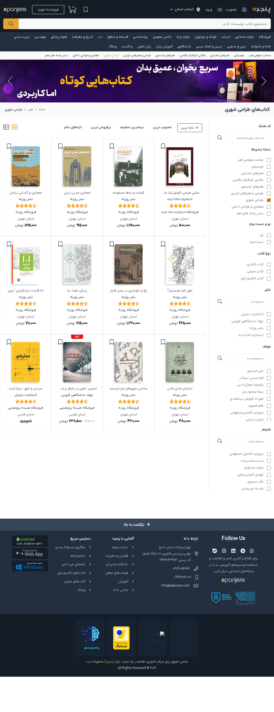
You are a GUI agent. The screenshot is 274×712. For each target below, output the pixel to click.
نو (262, 235)
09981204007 (182, 577)
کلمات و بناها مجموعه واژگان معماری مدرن (128, 193)
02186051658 (181, 568)
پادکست (127, 46)
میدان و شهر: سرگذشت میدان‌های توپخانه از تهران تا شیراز (25, 389)
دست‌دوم (257, 242)
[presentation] (263, 81)
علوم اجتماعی (244, 37)
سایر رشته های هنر (56, 55)
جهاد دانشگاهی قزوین (247, 321)
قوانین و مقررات (116, 556)
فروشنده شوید (48, 9)
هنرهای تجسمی (165, 55)
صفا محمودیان (253, 391)
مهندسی (40, 37)
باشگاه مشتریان (117, 564)
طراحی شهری (111, 55)
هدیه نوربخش (252, 488)
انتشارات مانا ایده (251, 335)
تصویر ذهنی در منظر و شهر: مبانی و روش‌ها (77, 389)
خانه (42, 109)
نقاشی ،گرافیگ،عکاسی (193, 55)
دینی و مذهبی (236, 46)
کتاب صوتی (255, 271)
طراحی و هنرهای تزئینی (137, 55)
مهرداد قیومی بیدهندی (247, 398)
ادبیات (225, 37)
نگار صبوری (255, 481)
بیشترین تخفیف (132, 127)
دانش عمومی (162, 37)
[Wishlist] (85, 9)
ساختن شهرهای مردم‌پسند (128, 388)
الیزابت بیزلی (255, 419)
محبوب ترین (162, 127)
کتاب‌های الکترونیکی (71, 573)
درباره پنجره (120, 547)
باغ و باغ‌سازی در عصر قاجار (128, 290)
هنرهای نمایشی (219, 55)
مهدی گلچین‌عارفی (250, 474)
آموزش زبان (164, 46)
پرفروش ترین (101, 127)
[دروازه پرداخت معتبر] (121, 638)
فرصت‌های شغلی (116, 573)
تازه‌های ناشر (73, 127)
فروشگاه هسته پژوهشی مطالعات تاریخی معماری (77, 408)
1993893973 (168, 560)
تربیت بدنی (22, 37)
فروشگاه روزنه (128, 212)
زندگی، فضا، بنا (77, 290)
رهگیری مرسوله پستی (70, 547)
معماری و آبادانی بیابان (25, 192)
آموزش (123, 581)
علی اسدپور (255, 371)
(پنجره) (109, 662)
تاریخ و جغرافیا (82, 37)
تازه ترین (187, 127)
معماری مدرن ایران (77, 192)
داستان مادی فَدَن (180, 388)
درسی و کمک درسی (209, 46)
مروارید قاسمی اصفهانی (247, 453)
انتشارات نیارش (252, 314)
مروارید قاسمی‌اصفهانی (247, 412)
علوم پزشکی (59, 37)
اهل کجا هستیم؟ (179, 290)
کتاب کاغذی (255, 264)
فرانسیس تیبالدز (251, 378)
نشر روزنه (256, 328)
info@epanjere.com (175, 586)
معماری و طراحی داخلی (86, 55)
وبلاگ (113, 46)
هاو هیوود (256, 405)
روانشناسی (140, 37)
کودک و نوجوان (205, 37)
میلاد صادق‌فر (254, 467)
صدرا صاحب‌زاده (252, 460)
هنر (100, 37)
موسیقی (239, 55)
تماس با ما (120, 590)
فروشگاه (265, 37)
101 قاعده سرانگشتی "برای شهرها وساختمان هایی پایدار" (25, 291)
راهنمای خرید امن (73, 564)
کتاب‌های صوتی (74, 581)
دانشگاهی (184, 46)
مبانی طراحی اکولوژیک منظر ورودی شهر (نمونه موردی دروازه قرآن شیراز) (179, 193)
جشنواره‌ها (77, 556)
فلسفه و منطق (117, 37)
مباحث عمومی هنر (260, 55)
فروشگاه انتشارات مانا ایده (180, 212)
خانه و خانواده (261, 46)
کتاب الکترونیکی (252, 278)
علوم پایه (183, 37)
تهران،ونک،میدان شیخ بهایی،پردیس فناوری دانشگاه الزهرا (166, 550)
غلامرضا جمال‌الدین (250, 384)
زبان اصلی (144, 46)
